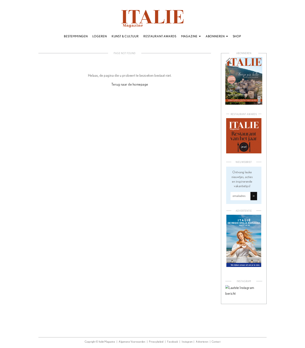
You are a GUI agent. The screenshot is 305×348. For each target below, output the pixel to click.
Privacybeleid (156, 342)
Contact (216, 342)
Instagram (187, 342)
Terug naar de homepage (129, 84)
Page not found (125, 53)
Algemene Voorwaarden (132, 342)
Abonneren (243, 53)
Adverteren (202, 342)
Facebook (172, 342)
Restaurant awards (244, 114)
